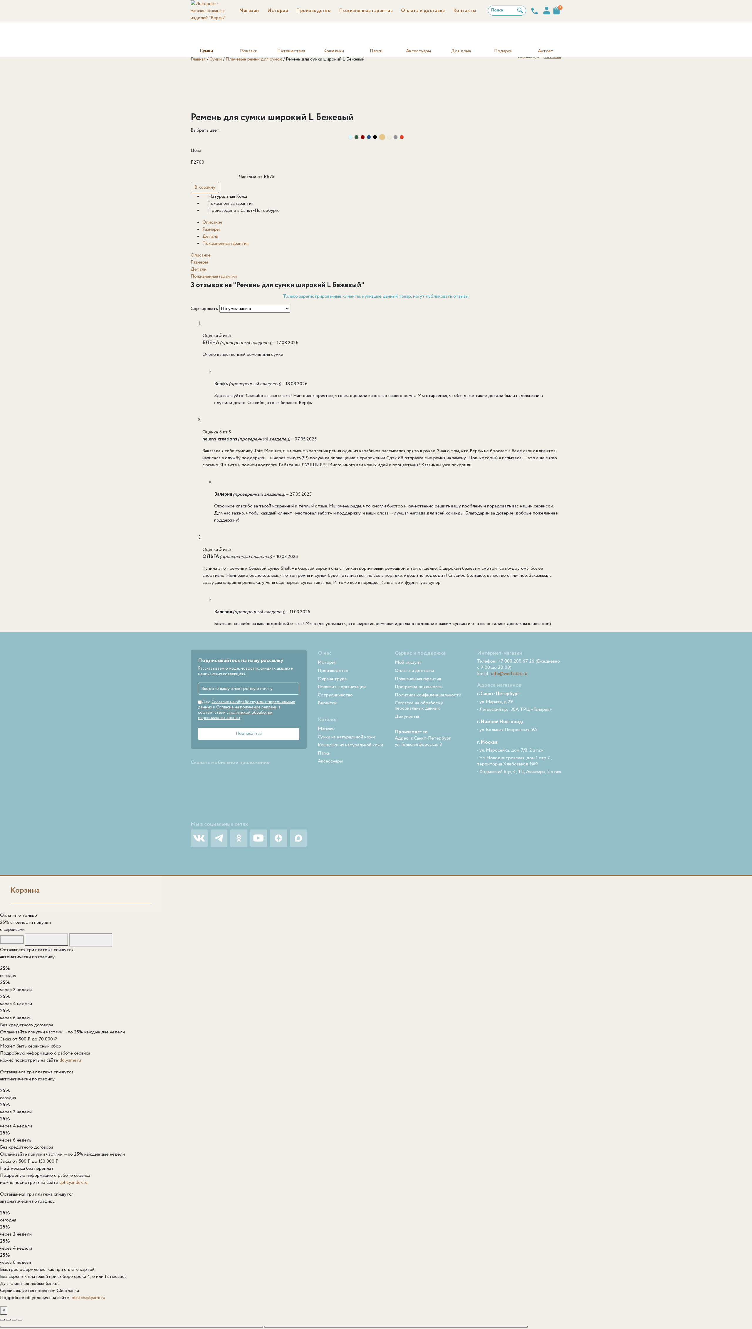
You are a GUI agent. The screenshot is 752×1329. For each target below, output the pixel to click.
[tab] (381, 222)
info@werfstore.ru (509, 673)
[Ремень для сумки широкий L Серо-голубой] (350, 137)
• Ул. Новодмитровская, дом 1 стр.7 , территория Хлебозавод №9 (514, 761)
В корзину (204, 187)
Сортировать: (205, 308)
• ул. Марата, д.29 (495, 702)
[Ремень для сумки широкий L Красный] (402, 137)
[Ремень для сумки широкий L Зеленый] (356, 137)
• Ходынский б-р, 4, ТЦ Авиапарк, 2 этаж (519, 772)
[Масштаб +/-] (2, 1319)
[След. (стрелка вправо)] (396, 1327)
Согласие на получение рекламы (247, 707)
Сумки (215, 59)
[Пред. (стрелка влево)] (131, 1327)
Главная (198, 59)
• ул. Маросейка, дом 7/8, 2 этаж (510, 751)
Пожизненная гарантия (225, 243)
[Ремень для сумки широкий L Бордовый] (363, 137)
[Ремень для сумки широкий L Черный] (375, 137)
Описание (212, 222)
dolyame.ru (70, 1060)
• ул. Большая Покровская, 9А (507, 730)
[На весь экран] (8, 1319)
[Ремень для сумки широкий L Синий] (369, 137)
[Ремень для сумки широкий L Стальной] (395, 137)
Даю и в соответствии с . (246, 710)
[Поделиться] (14, 1319)
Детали (210, 236)
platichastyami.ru (88, 1297)
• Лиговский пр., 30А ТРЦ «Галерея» (514, 710)
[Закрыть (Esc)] (20, 1319)
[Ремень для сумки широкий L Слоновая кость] (389, 137)
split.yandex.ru (73, 1182)
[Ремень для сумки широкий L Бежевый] (382, 137)
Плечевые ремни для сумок (254, 59)
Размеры (211, 229)
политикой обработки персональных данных (235, 715)
